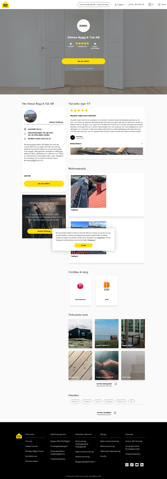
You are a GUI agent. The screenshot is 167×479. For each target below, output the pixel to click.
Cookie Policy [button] (101, 237)
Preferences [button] (91, 240)
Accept (83, 245)
